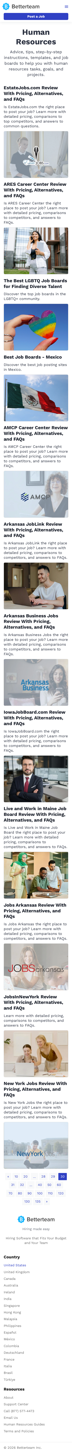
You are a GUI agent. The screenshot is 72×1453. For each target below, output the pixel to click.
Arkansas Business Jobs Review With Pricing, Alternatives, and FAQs (31, 621)
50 (49, 1185)
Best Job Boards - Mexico (33, 357)
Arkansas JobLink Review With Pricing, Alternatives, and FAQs (33, 529)
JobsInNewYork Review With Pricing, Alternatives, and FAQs (33, 1002)
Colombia (11, 1346)
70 (10, 1193)
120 (61, 1193)
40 (40, 1185)
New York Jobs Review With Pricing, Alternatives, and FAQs (35, 1089)
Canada (10, 1279)
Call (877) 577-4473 (19, 1411)
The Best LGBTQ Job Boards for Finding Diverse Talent (35, 283)
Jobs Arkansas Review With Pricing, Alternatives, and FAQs (35, 910)
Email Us (11, 1418)
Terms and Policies (19, 1431)
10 (16, 1176)
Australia (11, 1285)
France (9, 1359)
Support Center (16, 1404)
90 (30, 1193)
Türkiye (9, 1379)
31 (12, 1185)
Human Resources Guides (24, 1424)
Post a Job (36, 16)
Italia (8, 1366)
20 (25, 1176)
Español (10, 1332)
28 (43, 1176)
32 (22, 1185)
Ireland (9, 1292)
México (9, 1339)
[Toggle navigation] (66, 7)
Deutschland (14, 1352)
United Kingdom (17, 1272)
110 (50, 1193)
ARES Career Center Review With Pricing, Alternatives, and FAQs (35, 190)
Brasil (8, 1373)
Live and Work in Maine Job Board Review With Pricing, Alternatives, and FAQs (35, 814)
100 (39, 1193)
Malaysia (10, 1319)
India (7, 1299)
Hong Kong (12, 1312)
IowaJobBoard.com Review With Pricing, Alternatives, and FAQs (34, 717)
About (8, 1397)
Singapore (12, 1306)
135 (37, 1201)
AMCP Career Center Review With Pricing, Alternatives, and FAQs (36, 433)
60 (59, 1185)
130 (27, 1201)
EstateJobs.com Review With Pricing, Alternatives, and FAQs (33, 93)
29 (53, 1176)
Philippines (12, 1326)
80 (20, 1193)
